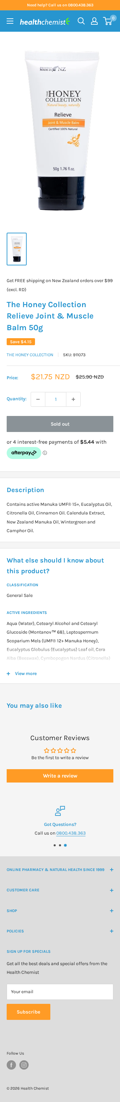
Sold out (60, 424)
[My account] (94, 21)
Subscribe (28, 1012)
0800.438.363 (71, 833)
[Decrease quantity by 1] (38, 399)
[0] (108, 21)
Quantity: (17, 399)
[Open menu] (10, 21)
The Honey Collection (30, 354)
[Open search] (81, 21)
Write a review (60, 776)
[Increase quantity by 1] (73, 399)
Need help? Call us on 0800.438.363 (60, 5)
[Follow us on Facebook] (11, 1065)
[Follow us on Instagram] (24, 1065)
